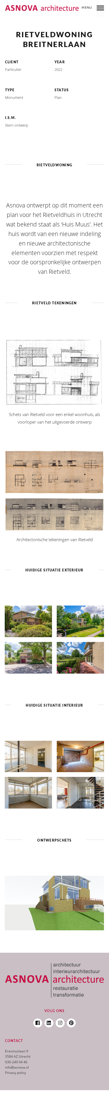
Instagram (60, 1021)
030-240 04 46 (16, 1062)
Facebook (37, 1021)
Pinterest (71, 1021)
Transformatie (54, 22)
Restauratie (74, 17)
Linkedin (48, 1021)
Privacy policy (15, 1072)
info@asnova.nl (17, 1067)
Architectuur (37, 17)
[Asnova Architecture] (42, 8)
